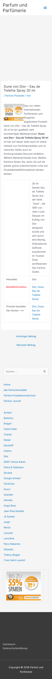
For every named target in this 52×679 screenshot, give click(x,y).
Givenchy (9, 483)
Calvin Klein (10, 429)
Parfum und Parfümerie (15, 7)
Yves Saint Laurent (14, 560)
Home (7, 384)
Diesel (7, 439)
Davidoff (8, 445)
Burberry (8, 418)
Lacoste (8, 532)
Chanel (8, 434)
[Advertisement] (26, 43)
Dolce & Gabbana (13, 467)
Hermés (8, 500)
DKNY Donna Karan (15, 461)
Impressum (9, 644)
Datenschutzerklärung (15, 648)
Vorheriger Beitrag (26, 336)
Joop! (7, 522)
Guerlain (8, 494)
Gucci (7, 489)
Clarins (8, 450)
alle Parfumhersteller (15, 390)
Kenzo (7, 527)
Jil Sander (9, 516)
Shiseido (8, 549)
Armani (8, 412)
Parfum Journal (12, 400)
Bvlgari (8, 423)
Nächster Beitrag (26, 344)
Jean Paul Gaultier (14, 511)
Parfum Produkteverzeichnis (19, 395)
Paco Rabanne (12, 543)
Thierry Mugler (12, 554)
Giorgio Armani (12, 478)
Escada (8, 472)
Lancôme (9, 538)
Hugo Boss (10, 505)
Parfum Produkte (14, 95)
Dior (6, 456)
